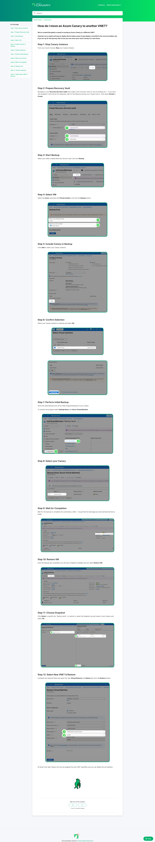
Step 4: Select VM (16, 40)
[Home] (41, 6)
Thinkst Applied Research (85, 841)
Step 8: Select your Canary (18, 58)
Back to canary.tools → (114, 5)
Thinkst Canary (37, 19)
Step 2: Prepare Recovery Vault (20, 32)
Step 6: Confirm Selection (18, 50)
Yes (73, 805)
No (82, 805)
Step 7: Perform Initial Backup (19, 54)
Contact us (101, 5)
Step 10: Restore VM (17, 66)
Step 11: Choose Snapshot (18, 70)
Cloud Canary (47, 19)
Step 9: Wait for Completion (19, 62)
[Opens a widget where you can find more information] (148, 839)
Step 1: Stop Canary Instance (19, 28)
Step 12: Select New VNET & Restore (19, 75)
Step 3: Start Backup (17, 36)
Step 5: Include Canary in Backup (18, 45)
